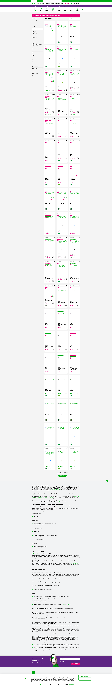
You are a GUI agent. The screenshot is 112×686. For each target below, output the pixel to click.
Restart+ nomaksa (34, 19)
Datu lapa (49, 114)
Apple (75, 496)
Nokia (38, 497)
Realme (51, 497)
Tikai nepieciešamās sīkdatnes (84, 679)
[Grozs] (74, 3)
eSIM (33, 58)
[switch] (50, 684)
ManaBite (77, 3)
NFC (32, 75)
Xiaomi (33, 497)
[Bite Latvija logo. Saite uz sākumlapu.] (33, 3)
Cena (33, 63)
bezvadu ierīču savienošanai (56, 489)
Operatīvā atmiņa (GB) (36, 66)
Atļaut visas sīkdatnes (84, 676)
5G (32, 52)
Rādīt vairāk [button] (33, 49)
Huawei (36, 497)
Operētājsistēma (35, 68)
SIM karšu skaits (35, 73)
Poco (48, 497)
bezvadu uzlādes (36, 601)
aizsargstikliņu (63, 604)
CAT (43, 497)
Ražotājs (33, 26)
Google (53, 497)
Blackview (40, 497)
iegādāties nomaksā (35, 553)
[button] (72, 3)
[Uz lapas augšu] (107, 481)
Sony (46, 497)
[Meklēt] (61, 1)
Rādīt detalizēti (71, 684)
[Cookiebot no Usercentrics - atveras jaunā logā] (25, 684)
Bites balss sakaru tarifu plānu (74, 563)
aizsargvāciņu (68, 604)
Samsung (77, 496)
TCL (45, 497)
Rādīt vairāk (62, 475)
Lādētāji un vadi (34, 20)
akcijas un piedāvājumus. (62, 501)
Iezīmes (33, 41)
